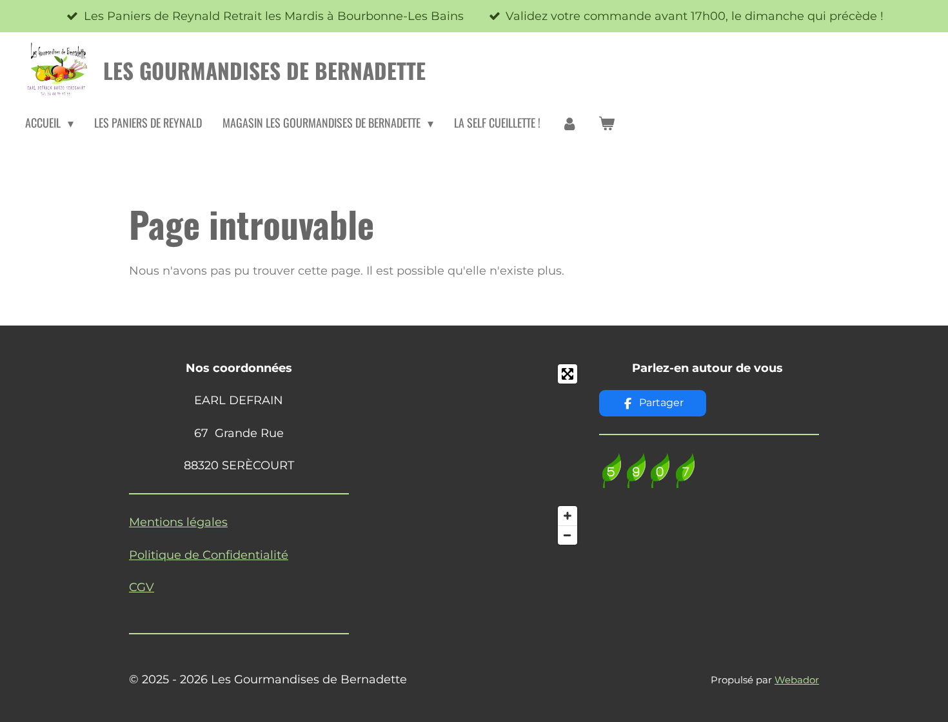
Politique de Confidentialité (208, 555)
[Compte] (569, 123)
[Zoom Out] (567, 535)
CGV (141, 587)
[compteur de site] (648, 484)
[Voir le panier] (606, 123)
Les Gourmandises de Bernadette (264, 70)
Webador (797, 680)
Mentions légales (178, 522)
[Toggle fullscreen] (567, 374)
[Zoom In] (567, 515)
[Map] (474, 454)
